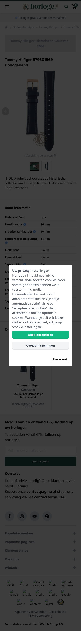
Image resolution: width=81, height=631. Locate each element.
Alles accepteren (40, 334)
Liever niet (60, 359)
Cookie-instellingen (40, 345)
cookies (51, 280)
